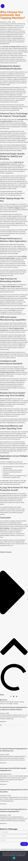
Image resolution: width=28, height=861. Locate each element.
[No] (25, 857)
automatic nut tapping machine (11, 46)
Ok (14, 857)
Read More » (3, 721)
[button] (14, 593)
